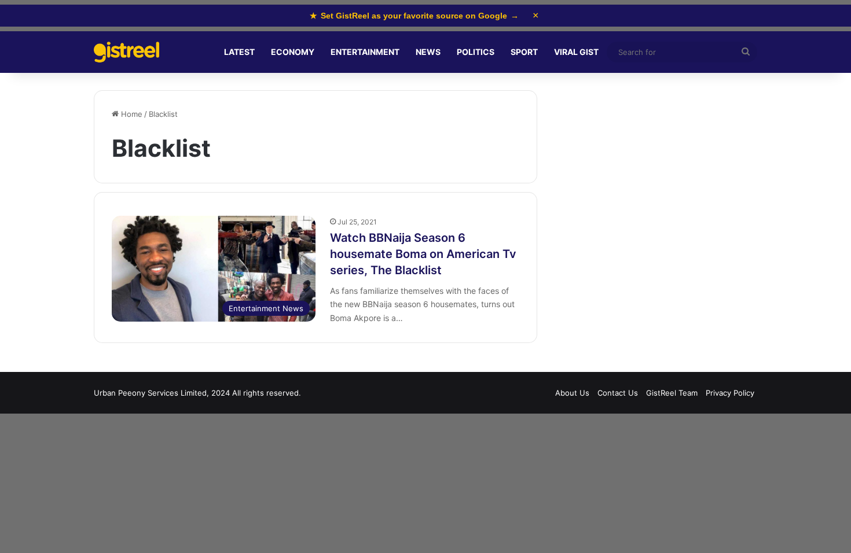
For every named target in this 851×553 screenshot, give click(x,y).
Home (130, 114)
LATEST (239, 52)
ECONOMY (292, 52)
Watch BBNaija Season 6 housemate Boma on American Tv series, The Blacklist (423, 254)
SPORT (524, 52)
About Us (572, 392)
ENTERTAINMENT (365, 52)
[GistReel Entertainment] (126, 52)
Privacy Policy (730, 392)
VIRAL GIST (576, 52)
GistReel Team (672, 392)
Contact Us (617, 392)
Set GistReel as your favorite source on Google (414, 15)
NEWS (428, 52)
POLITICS (475, 52)
